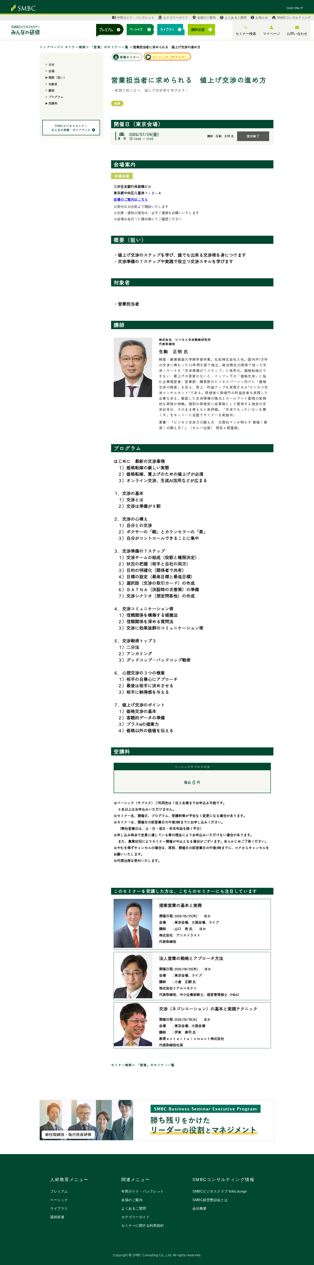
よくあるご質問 (236, 17)
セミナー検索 (246, 33)
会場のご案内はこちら (131, 199)
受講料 (52, 103)
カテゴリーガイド (175, 17)
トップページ (50, 47)
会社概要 (199, 1208)
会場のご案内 (206, 17)
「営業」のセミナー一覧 (109, 47)
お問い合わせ (297, 33)
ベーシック (59, 1200)
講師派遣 (57, 1217)
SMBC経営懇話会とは (210, 1200)
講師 (51, 90)
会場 (51, 71)
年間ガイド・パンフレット (135, 17)
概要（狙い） (57, 77)
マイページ (271, 33)
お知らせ (261, 17)
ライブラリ (59, 1208)
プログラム (55, 97)
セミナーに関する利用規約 (142, 1225)
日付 (51, 64)
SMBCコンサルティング (294, 17)
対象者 (52, 84)
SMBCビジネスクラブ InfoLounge (219, 1191)
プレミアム (59, 1191)
